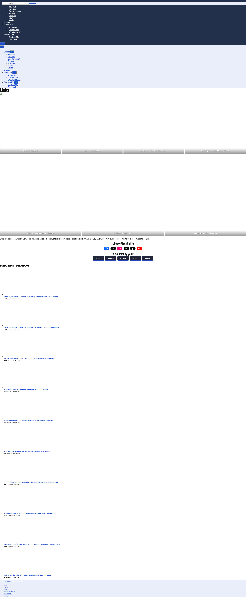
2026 (98, 258)
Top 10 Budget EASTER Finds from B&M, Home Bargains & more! (28, 420)
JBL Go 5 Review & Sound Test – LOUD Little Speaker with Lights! (29, 358)
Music (11, 20)
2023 (135, 258)
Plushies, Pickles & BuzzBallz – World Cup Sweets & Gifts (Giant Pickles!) (31, 297)
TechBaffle (8, 581)
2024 (123, 258)
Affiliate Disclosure (9, 591)
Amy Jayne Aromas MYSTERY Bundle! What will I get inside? (27, 451)
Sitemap (6, 596)
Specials (12, 16)
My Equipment (15, 32)
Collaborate (14, 30)
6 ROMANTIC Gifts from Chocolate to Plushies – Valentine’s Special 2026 (32, 544)
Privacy (6, 589)
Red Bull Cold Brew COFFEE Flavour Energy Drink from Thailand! (28, 513)
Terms (6, 587)
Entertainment (15, 11)
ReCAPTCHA (8, 594)
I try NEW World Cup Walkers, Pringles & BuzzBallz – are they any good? (31, 328)
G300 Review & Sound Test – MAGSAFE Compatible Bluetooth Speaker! (31, 482)
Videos (7, 4)
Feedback (13, 39)
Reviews (12, 7)
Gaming (12, 13)
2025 (110, 258)
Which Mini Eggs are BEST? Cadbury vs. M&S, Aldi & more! (26, 389)
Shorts (7, 22)
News (11, 18)
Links (5, 585)
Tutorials (12, 9)
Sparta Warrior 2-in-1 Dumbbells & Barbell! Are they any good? (28, 575)
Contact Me (9, 34)
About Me (8, 24)
